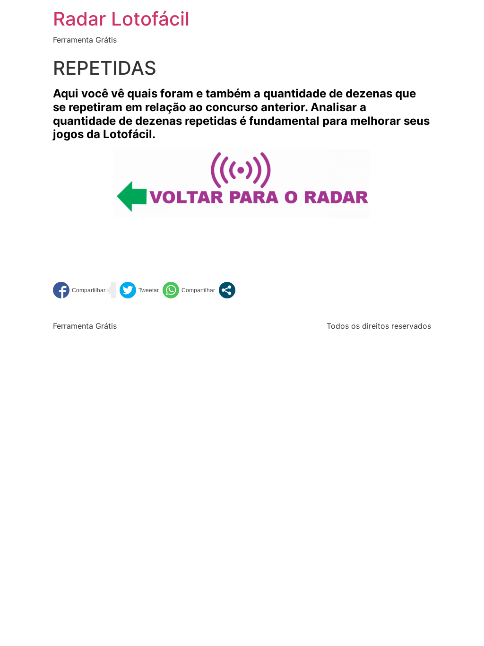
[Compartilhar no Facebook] (79, 290)
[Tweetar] (139, 290)
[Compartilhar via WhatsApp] (189, 290)
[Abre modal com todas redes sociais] (227, 290)
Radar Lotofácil (121, 18)
